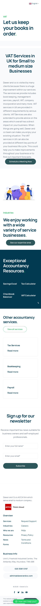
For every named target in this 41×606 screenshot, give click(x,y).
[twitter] (18, 592)
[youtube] (26, 592)
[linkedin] (22, 592)
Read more (12, 350)
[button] (26, 601)
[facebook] (14, 592)
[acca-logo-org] (13, 504)
